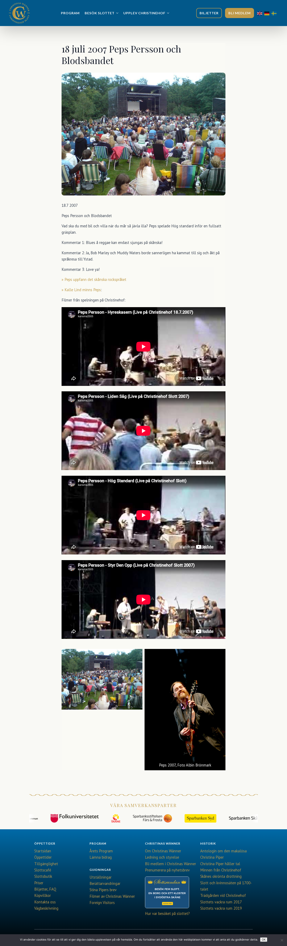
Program (70, 13)
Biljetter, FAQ (45, 889)
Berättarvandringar (105, 883)
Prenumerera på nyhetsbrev (167, 870)
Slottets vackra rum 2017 (221, 901)
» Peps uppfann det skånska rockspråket (94, 279)
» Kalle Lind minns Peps (81, 289)
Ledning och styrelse (162, 857)
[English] (260, 13)
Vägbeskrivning (46, 908)
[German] (267, 13)
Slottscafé (42, 870)
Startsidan (42, 850)
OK (264, 939)
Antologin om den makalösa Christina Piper (223, 854)
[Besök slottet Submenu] (118, 13)
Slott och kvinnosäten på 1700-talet (226, 886)
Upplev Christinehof (144, 13)
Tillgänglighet (46, 863)
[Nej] (282, 940)
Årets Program (101, 850)
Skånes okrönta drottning (221, 876)
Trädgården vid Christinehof (223, 895)
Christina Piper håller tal (220, 863)
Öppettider (43, 857)
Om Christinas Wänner (163, 850)
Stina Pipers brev (103, 889)
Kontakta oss (45, 901)
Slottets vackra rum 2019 (221, 908)
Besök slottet (100, 13)
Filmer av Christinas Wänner (112, 896)
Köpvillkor (42, 895)
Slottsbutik (43, 876)
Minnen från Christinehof (220, 870)
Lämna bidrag (101, 857)
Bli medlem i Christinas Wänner (170, 863)
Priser (38, 882)
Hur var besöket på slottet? (167, 913)
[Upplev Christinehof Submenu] (168, 13)
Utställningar (101, 877)
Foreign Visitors (102, 902)
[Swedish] (275, 13)
